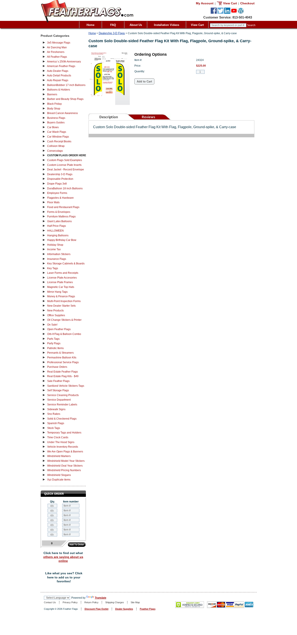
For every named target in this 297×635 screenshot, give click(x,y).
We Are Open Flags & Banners (65, 451)
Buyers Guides (56, 122)
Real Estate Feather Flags (62, 371)
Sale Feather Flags (58, 381)
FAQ (113, 25)
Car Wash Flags (56, 131)
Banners (52, 94)
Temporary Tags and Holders (64, 432)
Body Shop (53, 108)
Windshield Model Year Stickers (66, 460)
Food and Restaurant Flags (63, 207)
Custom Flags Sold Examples (64, 160)
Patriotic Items (55, 348)
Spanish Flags (55, 423)
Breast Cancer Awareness (62, 113)
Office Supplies (56, 315)
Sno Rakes (53, 413)
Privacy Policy (70, 602)
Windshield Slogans (59, 475)
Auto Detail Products (59, 75)
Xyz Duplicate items (58, 479)
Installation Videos (166, 25)
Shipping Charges (114, 602)
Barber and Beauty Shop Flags (65, 99)
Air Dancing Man (57, 47)
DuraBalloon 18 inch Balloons (65, 188)
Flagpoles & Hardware (60, 197)
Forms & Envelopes (58, 211)
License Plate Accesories (62, 277)
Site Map (135, 602)
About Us (136, 25)
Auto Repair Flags (57, 80)
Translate (100, 597)
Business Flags (56, 117)
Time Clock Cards (57, 437)
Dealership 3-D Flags (59, 174)
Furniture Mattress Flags (61, 216)
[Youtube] (234, 12)
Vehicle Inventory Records (62, 446)
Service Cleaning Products (63, 395)
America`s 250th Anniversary (64, 61)
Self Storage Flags (58, 390)
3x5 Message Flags (58, 42)
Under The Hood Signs (60, 442)
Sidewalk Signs (56, 409)
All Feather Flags (57, 56)
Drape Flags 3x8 (57, 183)
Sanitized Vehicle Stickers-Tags (65, 385)
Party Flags (53, 343)
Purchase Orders (57, 366)
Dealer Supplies (124, 609)
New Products (55, 310)
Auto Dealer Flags (57, 70)
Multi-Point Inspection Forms (64, 301)
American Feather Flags (61, 66)
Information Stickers (58, 254)
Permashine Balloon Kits (61, 357)
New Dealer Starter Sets (61, 305)
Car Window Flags (58, 136)
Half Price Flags (56, 225)
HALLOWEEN (55, 230)
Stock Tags (53, 428)
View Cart (197, 25)
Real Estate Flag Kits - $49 (62, 376)
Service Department (59, 399)
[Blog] (241, 12)
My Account (205, 3)
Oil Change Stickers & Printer (64, 319)
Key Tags (52, 268)
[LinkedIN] (227, 12)
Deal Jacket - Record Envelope (65, 169)
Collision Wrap (56, 146)
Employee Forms (57, 193)
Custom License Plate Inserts (64, 164)
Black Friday (54, 103)
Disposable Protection (60, 178)
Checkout (247, 3)
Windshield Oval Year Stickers (65, 465)
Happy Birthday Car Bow (61, 240)
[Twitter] (220, 12)
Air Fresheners (55, 52)
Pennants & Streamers (60, 352)
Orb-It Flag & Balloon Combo (64, 334)
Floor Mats (53, 202)
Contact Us (50, 602)
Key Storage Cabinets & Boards (66, 263)
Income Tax (54, 249)
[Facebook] (214, 12)
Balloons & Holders (58, 89)
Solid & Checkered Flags (62, 418)
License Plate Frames (60, 282)
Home (90, 25)
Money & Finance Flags (61, 296)
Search (251, 25)
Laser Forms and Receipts (62, 272)
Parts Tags (53, 338)
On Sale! (52, 324)
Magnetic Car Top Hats (60, 287)
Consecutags (55, 150)
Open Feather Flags (59, 329)
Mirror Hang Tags (57, 291)
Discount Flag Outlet (96, 609)
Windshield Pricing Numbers (64, 470)
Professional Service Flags (63, 362)
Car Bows (53, 127)
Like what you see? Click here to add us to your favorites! (63, 577)
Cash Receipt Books (59, 141)
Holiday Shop (55, 244)
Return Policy (91, 602)
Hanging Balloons (57, 235)
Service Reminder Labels (62, 404)
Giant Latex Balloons (59, 221)
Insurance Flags (56, 258)
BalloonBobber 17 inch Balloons (66, 85)
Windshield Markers (59, 456)
